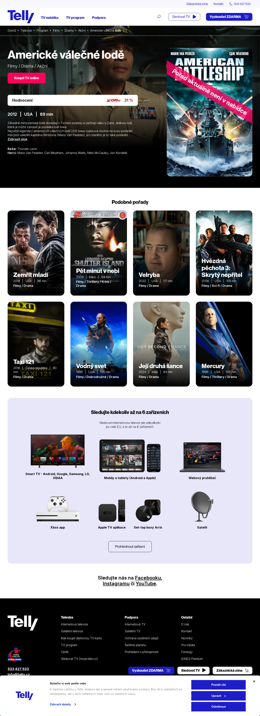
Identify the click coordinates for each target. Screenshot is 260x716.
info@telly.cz (19, 674)
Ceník (65, 652)
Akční (82, 30)
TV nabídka (49, 17)
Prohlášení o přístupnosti (141, 652)
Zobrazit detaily (60, 704)
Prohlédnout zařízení (130, 546)
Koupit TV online (26, 78)
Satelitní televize (72, 631)
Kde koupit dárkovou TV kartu (81, 638)
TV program (75, 17)
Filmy (56, 30)
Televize (26, 30)
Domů (12, 30)
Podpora (99, 17)
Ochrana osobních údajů (141, 638)
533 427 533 (18, 669)
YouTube (146, 583)
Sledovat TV (181, 16)
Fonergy (187, 652)
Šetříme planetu (135, 645)
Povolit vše (218, 684)
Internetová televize (74, 624)
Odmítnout (218, 706)
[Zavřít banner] (254, 681)
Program (42, 30)
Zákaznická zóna (197, 4)
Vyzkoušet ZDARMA (226, 16)
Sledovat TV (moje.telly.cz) (79, 659)
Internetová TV (135, 624)
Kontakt (218, 4)
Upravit (216, 695)
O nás (185, 624)
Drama (69, 30)
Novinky (187, 638)
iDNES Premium (192, 659)
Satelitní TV (132, 631)
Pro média (188, 645)
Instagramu (116, 583)
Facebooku (148, 578)
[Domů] (21, 16)
